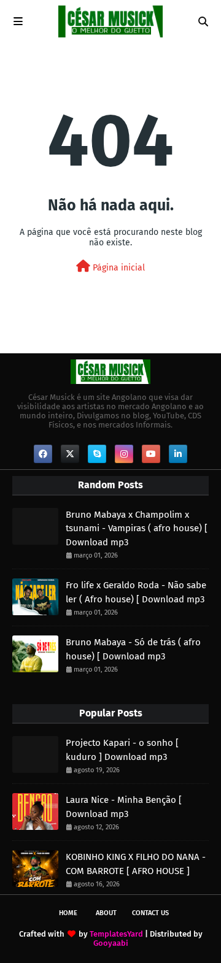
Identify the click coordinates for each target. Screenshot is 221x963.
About (106, 913)
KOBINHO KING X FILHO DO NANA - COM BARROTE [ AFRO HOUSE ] (136, 864)
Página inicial (117, 268)
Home (68, 913)
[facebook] (43, 454)
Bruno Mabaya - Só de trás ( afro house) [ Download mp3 (133, 649)
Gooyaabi (110, 943)
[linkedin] (178, 454)
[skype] (97, 454)
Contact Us (150, 913)
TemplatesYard (116, 933)
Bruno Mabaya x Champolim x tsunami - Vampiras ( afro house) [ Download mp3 (136, 528)
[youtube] (151, 454)
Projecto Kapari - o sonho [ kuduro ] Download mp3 (122, 749)
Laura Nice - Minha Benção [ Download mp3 (124, 806)
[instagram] (124, 454)
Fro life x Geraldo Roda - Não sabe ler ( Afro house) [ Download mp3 (136, 592)
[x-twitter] (70, 454)
